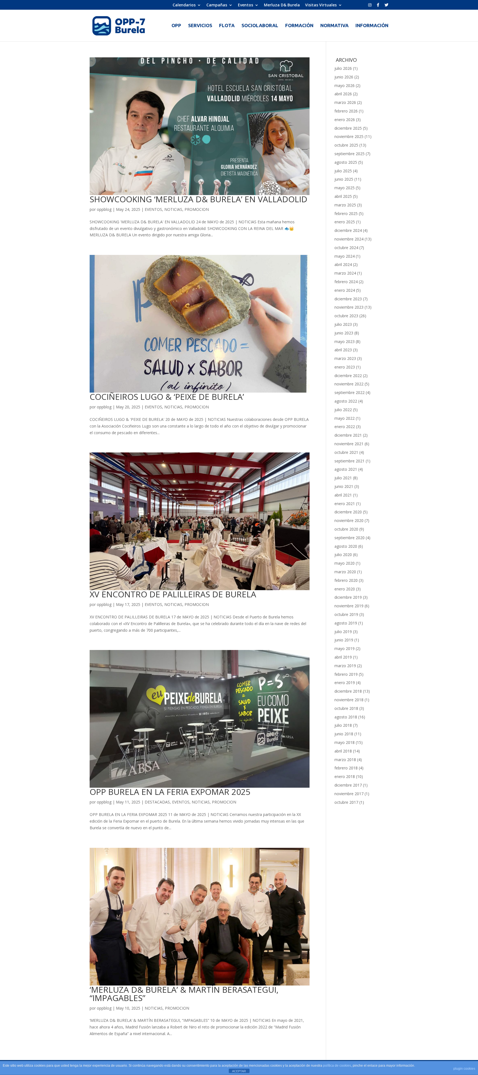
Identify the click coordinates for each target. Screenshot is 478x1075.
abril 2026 (343, 93)
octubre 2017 (346, 802)
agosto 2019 (345, 623)
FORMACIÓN (299, 26)
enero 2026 (344, 119)
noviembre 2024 (348, 239)
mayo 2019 (344, 648)
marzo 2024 (345, 273)
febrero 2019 (346, 674)
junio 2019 (343, 640)
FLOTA (227, 26)
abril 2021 (343, 495)
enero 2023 (344, 367)
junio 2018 (343, 733)
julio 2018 (343, 725)
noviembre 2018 (348, 699)
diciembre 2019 (348, 597)
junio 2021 (343, 486)
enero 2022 (344, 426)
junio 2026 (343, 77)
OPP (176, 26)
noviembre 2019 (348, 605)
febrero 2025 (346, 213)
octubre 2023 (346, 315)
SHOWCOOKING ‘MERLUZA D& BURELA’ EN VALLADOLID (198, 199)
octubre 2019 (346, 614)
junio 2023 (343, 333)
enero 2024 (344, 290)
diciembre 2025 (348, 128)
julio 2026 (343, 68)
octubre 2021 (346, 452)
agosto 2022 (345, 401)
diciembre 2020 (348, 512)
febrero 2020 (346, 580)
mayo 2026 (344, 85)
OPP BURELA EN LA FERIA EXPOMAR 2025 (170, 791)
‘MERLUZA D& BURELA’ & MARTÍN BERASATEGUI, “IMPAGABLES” (184, 994)
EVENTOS (153, 209)
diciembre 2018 (348, 691)
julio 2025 (343, 170)
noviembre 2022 (348, 384)
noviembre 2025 (348, 136)
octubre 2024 (346, 247)
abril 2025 (343, 196)
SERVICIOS (200, 26)
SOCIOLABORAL (259, 26)
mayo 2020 (344, 563)
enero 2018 (344, 776)
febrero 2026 (346, 111)
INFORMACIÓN (371, 26)
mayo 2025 (344, 187)
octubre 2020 (346, 529)
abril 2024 (343, 264)
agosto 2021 (345, 469)
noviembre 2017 (348, 793)
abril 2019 (343, 657)
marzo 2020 (345, 571)
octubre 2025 (346, 145)
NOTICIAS (173, 209)
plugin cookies (464, 1069)
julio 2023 (343, 324)
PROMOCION (197, 209)
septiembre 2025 (349, 153)
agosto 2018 (345, 717)
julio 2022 (343, 409)
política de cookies (337, 1066)
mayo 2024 (344, 256)
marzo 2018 (345, 759)
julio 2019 (343, 631)
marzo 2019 (345, 665)
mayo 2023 (344, 341)
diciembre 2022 (348, 375)
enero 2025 (344, 221)
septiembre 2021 (349, 461)
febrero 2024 (346, 281)
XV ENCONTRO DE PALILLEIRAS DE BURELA (173, 594)
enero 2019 (344, 682)
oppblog (104, 209)
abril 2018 (343, 751)
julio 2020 (343, 554)
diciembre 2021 (348, 435)
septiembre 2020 (349, 537)
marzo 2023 (345, 358)
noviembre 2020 (348, 520)
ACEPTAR (239, 1071)
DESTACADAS (157, 802)
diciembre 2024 (348, 230)
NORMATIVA (334, 26)
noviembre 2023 (348, 307)
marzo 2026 (345, 102)
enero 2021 (344, 503)
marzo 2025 (345, 205)
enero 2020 (344, 589)
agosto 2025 (345, 162)
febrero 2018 (346, 768)
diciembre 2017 (348, 785)
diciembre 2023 (348, 298)
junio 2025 (343, 179)
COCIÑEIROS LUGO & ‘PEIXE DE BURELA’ (167, 396)
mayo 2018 (344, 742)
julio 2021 (343, 477)
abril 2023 (343, 349)
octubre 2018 (346, 708)
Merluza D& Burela (282, 5)
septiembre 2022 (349, 392)
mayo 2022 (344, 418)
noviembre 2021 (348, 443)
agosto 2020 (345, 546)
